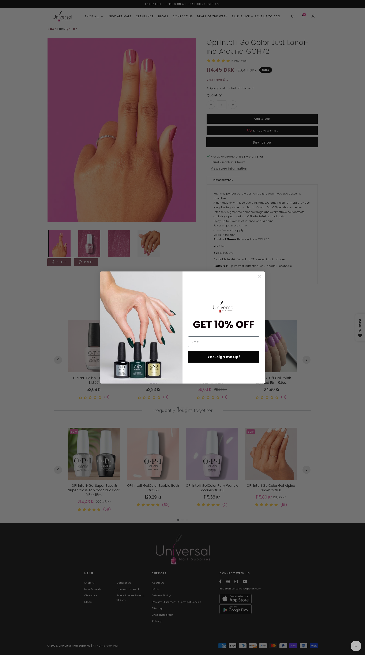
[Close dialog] (259, 277)
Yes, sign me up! (223, 356)
